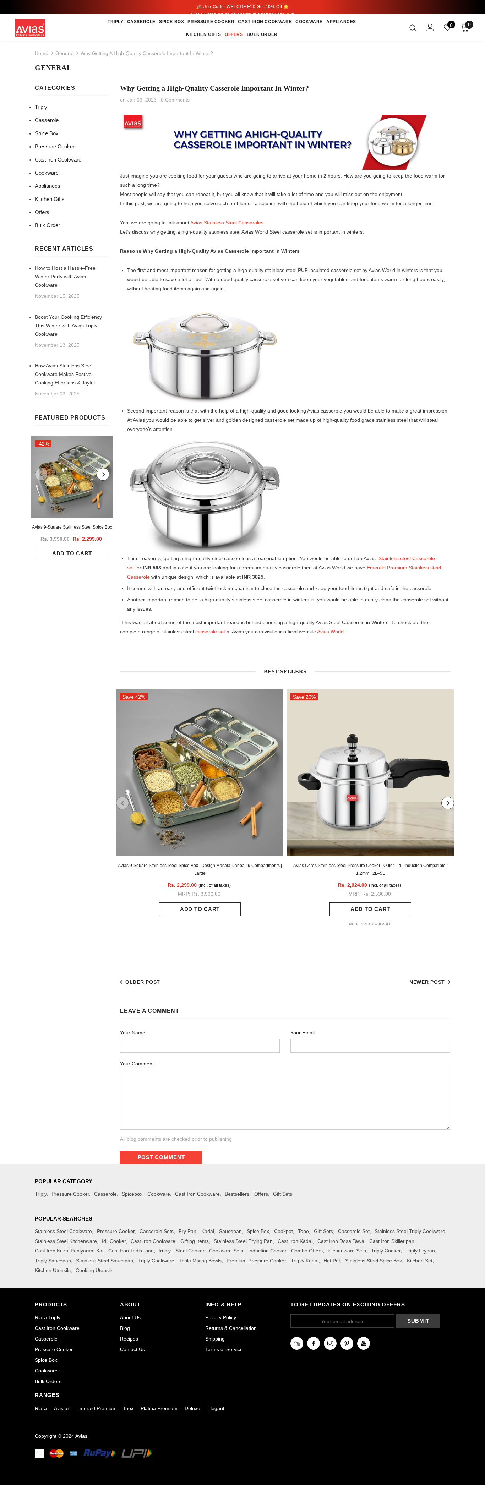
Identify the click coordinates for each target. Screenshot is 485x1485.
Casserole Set (354, 1231)
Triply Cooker (385, 1251)
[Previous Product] (41, 474)
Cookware (158, 1194)
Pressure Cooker (70, 1194)
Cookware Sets (226, 1251)
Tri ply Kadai (304, 1260)
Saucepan (230, 1231)
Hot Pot (331, 1260)
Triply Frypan (420, 1251)
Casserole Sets (157, 1231)
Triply (41, 1194)
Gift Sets (282, 1194)
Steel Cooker (189, 1251)
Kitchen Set (419, 1260)
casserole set (210, 631)
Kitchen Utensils (53, 1270)
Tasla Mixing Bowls (200, 1260)
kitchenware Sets (347, 1251)
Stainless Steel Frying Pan (243, 1241)
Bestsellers (237, 1194)
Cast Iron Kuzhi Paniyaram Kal (69, 1251)
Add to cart (72, 553)
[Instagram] (330, 1343)
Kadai (207, 1231)
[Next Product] (103, 474)
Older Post (142, 982)
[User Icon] (430, 27)
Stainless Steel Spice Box (373, 1260)
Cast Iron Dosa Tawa (340, 1241)
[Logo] (40, 27)
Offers (261, 1194)
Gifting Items (194, 1241)
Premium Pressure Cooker (256, 1260)
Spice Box (258, 1231)
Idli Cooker (114, 1241)
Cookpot (283, 1231)
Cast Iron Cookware (197, 1194)
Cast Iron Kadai (295, 1241)
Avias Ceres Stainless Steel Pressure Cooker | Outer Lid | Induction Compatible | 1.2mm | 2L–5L (370, 869)
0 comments (175, 100)
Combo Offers (307, 1251)
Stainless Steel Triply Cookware (410, 1231)
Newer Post (427, 982)
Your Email (302, 1033)
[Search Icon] (412, 27)
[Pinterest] (346, 1343)
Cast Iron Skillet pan (391, 1241)
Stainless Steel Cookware (63, 1231)
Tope (303, 1231)
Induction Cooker (267, 1251)
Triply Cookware (156, 1260)
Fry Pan (187, 1231)
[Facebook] (313, 1343)
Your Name (132, 1033)
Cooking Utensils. (95, 1270)
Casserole (105, 1194)
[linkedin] (296, 1343)
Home (41, 53)
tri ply (164, 1251)
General (64, 53)
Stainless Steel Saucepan (104, 1260)
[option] (72, 498)
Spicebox (132, 1194)
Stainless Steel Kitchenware (66, 1241)
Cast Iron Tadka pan (131, 1251)
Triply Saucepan (53, 1260)
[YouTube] (363, 1343)
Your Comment (137, 1063)
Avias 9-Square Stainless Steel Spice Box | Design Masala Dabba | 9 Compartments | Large (200, 869)
